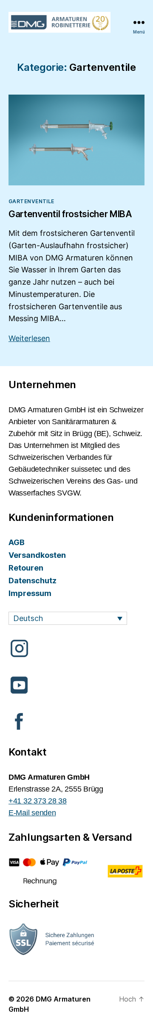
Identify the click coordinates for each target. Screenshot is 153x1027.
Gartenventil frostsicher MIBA (70, 214)
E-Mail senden (32, 813)
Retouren (25, 567)
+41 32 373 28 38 (37, 801)
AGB (16, 542)
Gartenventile (31, 201)
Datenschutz (32, 580)
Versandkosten (37, 555)
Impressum (29, 593)
